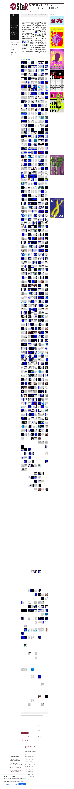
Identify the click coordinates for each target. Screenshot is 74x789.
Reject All (15, 784)
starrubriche (13, 34)
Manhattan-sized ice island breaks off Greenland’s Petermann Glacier (30, 761)
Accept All (22, 784)
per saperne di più (14, 36)
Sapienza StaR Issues (13, 18)
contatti (16, 11)
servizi (46, 11)
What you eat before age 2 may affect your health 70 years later (30, 766)
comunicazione (30, 11)
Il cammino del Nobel (14, 27)
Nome (39, 725)
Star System (13, 32)
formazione (40, 11)
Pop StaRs (12, 39)
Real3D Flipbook (30, 14)
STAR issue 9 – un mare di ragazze (40, 14)
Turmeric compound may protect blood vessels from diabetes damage (29, 771)
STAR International (14, 25)
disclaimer (53, 11)
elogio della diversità (13, 15)
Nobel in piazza (13, 23)
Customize (7, 784)
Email (39, 728)
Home (11, 11)
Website (39, 730)
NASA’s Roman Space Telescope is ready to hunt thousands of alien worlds (29, 776)
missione (23, 11)
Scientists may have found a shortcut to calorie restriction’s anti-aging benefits (30, 751)
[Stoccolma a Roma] (37, 6)
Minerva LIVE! (13, 20)
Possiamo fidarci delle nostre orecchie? (14, 48)
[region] (15, 780)
